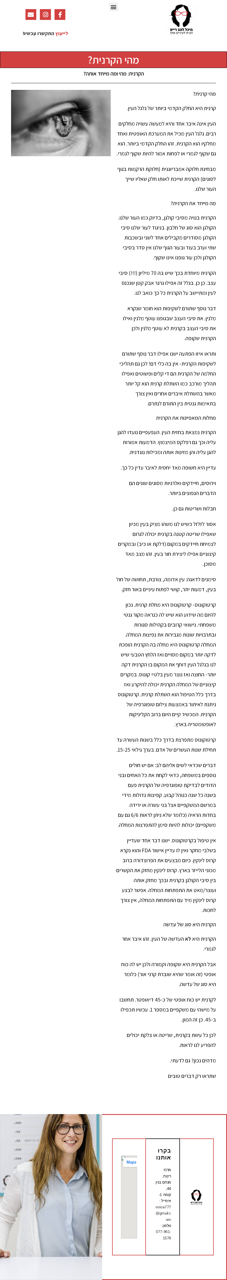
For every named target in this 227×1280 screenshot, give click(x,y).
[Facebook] (60, 14)
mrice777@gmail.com (163, 1213)
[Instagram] (45, 14)
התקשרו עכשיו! (38, 33)
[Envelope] (31, 14)
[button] (113, 6)
